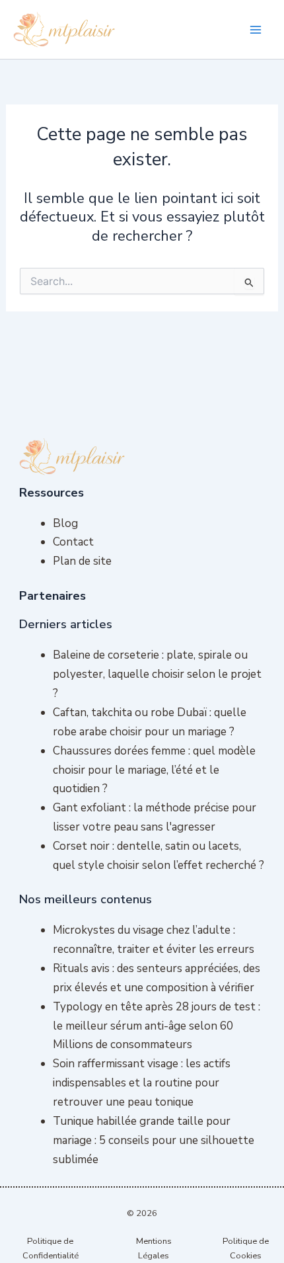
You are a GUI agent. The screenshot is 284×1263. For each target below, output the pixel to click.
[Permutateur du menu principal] (256, 30)
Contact (73, 542)
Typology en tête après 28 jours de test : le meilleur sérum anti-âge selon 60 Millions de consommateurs (156, 1026)
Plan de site (82, 561)
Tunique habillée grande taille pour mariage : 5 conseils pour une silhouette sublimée (153, 1140)
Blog (65, 523)
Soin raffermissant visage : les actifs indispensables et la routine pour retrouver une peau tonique (142, 1083)
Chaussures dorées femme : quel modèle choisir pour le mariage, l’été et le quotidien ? (154, 770)
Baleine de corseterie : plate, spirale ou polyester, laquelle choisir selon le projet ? (157, 674)
